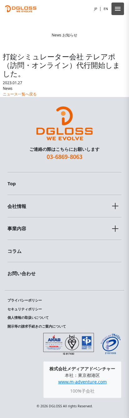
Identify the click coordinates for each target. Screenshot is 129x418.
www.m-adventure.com (82, 382)
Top (12, 183)
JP (95, 9)
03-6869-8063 (64, 156)
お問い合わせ (22, 273)
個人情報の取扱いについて (28, 317)
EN (106, 9)
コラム (15, 251)
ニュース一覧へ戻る (20, 94)
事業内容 (17, 228)
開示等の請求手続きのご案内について (37, 326)
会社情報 (17, 206)
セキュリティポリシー (25, 309)
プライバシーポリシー (25, 300)
